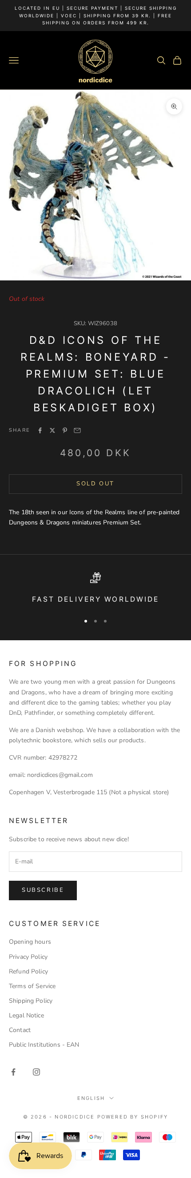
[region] (95, 589)
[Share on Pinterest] (64, 430)
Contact (20, 1030)
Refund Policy (28, 971)
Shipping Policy (30, 1001)
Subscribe (43, 890)
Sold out (95, 484)
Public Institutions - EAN (44, 1044)
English (91, 1098)
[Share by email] (77, 430)
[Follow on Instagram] (36, 1072)
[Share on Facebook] (40, 430)
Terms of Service (32, 986)
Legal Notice (26, 1015)
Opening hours (30, 942)
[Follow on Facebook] (13, 1072)
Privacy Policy (28, 957)
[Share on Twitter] (52, 430)
